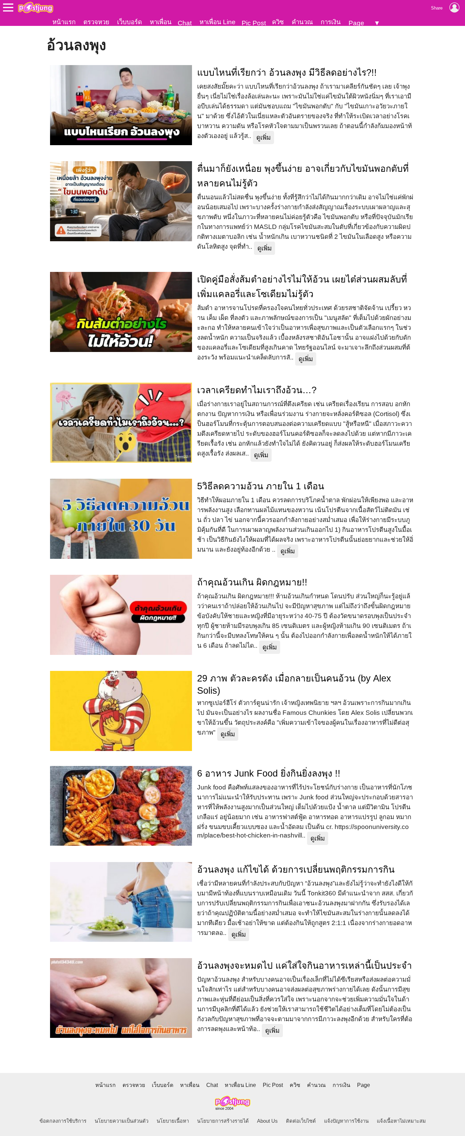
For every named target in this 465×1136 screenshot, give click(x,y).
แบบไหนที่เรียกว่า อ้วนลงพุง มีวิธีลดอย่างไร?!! (287, 72)
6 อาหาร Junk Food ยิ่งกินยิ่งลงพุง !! (268, 773)
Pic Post (254, 23)
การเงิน (331, 22)
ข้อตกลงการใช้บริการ (62, 1121)
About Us (267, 1121)
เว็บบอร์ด (129, 22)
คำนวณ (302, 22)
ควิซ (278, 22)
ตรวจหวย (96, 22)
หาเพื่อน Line (217, 22)
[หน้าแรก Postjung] (35, 7)
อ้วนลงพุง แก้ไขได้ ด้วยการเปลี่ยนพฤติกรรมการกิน (296, 869)
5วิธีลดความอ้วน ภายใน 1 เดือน (260, 486)
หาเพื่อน (161, 22)
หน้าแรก (64, 22)
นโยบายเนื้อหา (173, 1121)
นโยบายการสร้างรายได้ (223, 1121)
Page (356, 23)
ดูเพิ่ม (263, 137)
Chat (185, 23)
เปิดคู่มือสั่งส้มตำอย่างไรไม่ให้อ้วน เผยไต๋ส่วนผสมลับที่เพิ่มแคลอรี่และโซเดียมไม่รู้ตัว (302, 286)
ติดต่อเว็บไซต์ (301, 1121)
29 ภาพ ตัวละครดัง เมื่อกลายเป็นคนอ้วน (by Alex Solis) (294, 684)
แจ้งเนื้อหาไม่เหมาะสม (401, 1121)
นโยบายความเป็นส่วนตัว (121, 1121)
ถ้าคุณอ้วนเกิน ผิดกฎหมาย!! (252, 582)
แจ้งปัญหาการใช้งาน (346, 1121)
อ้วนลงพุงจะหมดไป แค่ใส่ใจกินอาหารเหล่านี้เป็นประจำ (304, 966)
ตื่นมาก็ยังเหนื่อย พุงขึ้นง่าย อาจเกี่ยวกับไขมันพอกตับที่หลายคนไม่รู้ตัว (303, 176)
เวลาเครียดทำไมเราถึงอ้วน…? (257, 390)
